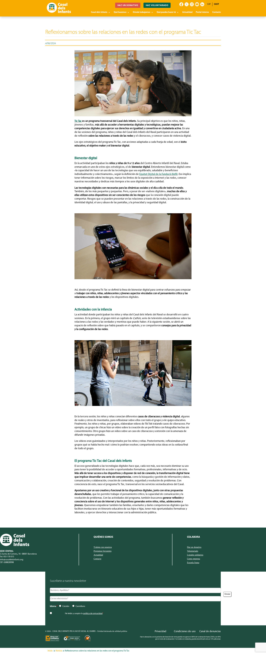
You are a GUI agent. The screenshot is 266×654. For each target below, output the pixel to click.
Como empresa (193, 559)
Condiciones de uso (184, 631)
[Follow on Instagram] (192, 4)
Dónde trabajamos (141, 12)
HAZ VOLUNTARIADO (157, 5)
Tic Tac (78, 121)
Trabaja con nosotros (103, 547)
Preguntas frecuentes (102, 551)
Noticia (59, 651)
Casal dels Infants (99, 12)
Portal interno (202, 12)
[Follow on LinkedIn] (202, 4)
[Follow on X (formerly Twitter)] (187, 4)
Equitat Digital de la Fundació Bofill (158, 174)
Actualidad (187, 12)
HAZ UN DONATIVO (127, 5)
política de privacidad (93, 613)
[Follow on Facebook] (181, 4)
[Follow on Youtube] (197, 4)
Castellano (80, 606)
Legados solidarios (195, 555)
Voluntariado (192, 551)
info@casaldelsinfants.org (11, 560)
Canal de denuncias (210, 631)
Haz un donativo (194, 547)
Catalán (65, 606)
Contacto (216, 12)
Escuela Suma (193, 563)
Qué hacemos (120, 12)
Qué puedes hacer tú (166, 12)
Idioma (54, 606)
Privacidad (160, 631)
